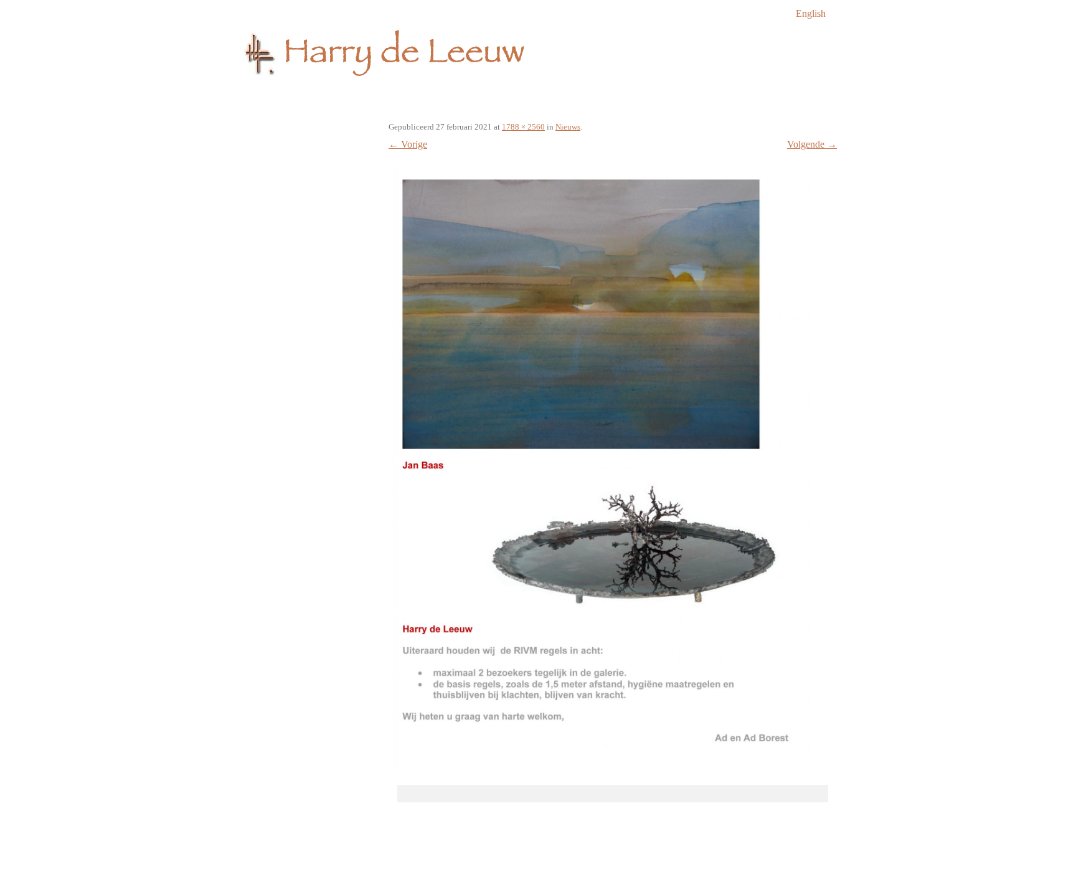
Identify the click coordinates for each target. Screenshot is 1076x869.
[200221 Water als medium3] (601, 468)
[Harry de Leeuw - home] (538, 58)
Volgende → (812, 144)
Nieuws (567, 126)
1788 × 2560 (523, 126)
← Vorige (408, 144)
